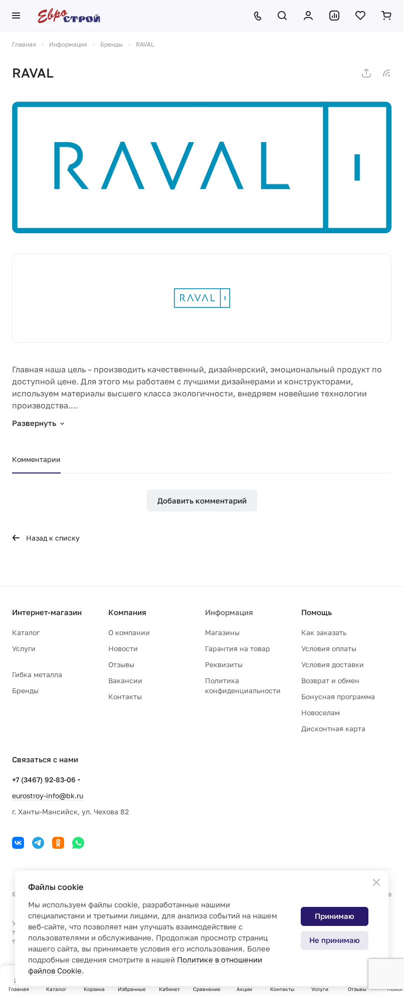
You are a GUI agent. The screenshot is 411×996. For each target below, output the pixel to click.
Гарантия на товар (237, 648)
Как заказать (323, 632)
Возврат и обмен (330, 680)
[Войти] (308, 16)
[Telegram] (38, 843)
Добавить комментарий (202, 500)
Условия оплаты (328, 648)
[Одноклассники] (58, 843)
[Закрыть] (376, 882)
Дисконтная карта (333, 728)
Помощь (316, 612)
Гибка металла (37, 674)
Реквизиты (224, 664)
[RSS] (386, 73)
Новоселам (320, 712)
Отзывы (121, 664)
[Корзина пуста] (386, 16)
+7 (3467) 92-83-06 (44, 779)
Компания (127, 612)
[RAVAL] (201, 167)
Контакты (125, 696)
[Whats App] (78, 843)
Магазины (222, 632)
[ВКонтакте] (18, 843)
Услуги (24, 648)
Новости (123, 648)
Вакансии (125, 680)
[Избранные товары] (360, 16)
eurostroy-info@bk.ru (47, 795)
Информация (229, 612)
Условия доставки (332, 664)
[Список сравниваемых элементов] (334, 16)
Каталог (26, 632)
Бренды (25, 690)
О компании (129, 632)
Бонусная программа (338, 696)
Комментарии (36, 459)
